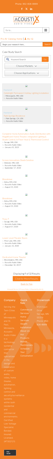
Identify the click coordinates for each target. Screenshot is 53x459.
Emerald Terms (12, 289)
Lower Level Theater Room (14, 238)
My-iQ (29, 39)
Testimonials (26, 345)
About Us (25, 331)
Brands (23, 341)
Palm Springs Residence (14, 115)
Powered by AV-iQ (37, 289)
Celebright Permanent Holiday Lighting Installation (26, 93)
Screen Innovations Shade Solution (18, 160)
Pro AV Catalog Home (12, 39)
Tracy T (5, 219)
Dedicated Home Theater (14, 257)
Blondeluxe (7, 179)
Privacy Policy (24, 289)
